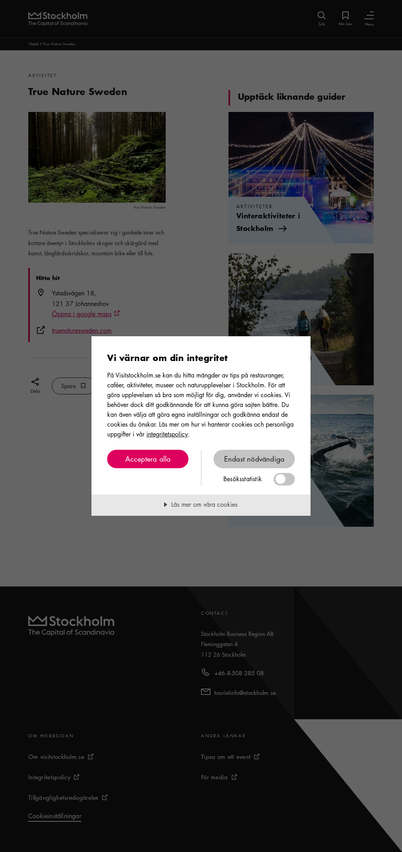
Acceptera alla (148, 459)
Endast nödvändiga (254, 459)
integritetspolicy (167, 434)
